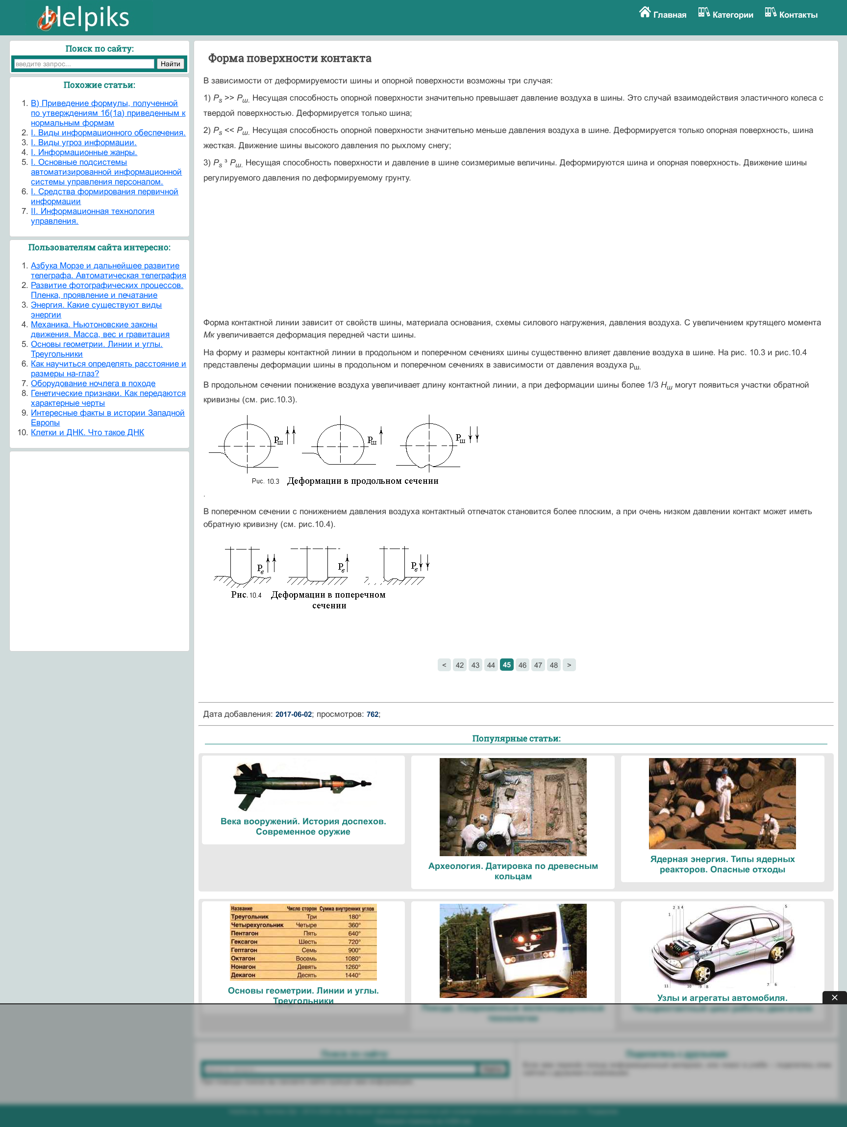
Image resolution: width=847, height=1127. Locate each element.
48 (554, 665)
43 (475, 665)
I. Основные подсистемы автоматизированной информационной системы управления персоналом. (106, 171)
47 (538, 665)
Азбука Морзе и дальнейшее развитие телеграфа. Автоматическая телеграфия (108, 270)
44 (491, 665)
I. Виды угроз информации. (84, 142)
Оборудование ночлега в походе (93, 383)
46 (522, 665)
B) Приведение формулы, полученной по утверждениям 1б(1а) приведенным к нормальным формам (108, 113)
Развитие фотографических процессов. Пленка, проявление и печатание (107, 290)
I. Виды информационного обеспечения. (108, 132)
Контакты (798, 15)
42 (460, 665)
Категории (733, 15)
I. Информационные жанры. (84, 152)
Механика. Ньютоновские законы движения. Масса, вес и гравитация (100, 329)
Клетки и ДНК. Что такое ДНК (87, 432)
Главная (670, 15)
